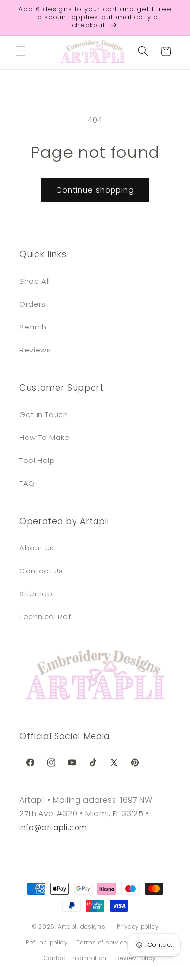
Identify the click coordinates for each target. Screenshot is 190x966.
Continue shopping (95, 190)
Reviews (35, 350)
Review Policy (136, 958)
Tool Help (37, 460)
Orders (32, 304)
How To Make (44, 437)
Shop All (34, 281)
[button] (20, 51)
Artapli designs (82, 927)
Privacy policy (137, 927)
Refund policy (47, 942)
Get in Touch (43, 414)
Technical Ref (45, 617)
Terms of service (102, 942)
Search (33, 327)
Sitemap (35, 594)
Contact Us (41, 571)
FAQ (27, 483)
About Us (36, 548)
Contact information (75, 958)
